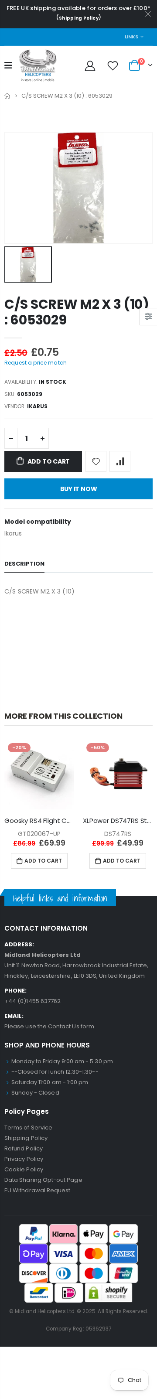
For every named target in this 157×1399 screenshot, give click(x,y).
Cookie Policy (23, 1169)
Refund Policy (23, 1148)
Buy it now (78, 489)
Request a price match (35, 362)
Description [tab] (24, 564)
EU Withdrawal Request (37, 1190)
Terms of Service (28, 1127)
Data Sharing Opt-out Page (43, 1180)
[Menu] (8, 65)
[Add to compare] (119, 461)
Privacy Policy (23, 1159)
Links (131, 36)
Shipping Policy (79, 18)
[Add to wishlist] (95, 461)
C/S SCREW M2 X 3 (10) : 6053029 (76, 312)
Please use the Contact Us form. (50, 1026)
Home (7, 96)
